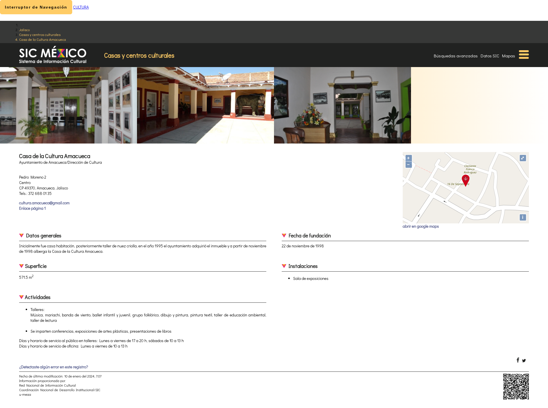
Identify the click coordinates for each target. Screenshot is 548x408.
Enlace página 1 (32, 208)
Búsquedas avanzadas (456, 55)
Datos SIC (490, 55)
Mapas (508, 55)
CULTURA (81, 7)
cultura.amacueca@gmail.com (44, 202)
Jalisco (24, 29)
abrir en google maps (421, 226)
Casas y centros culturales (40, 34)
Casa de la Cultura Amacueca (42, 39)
